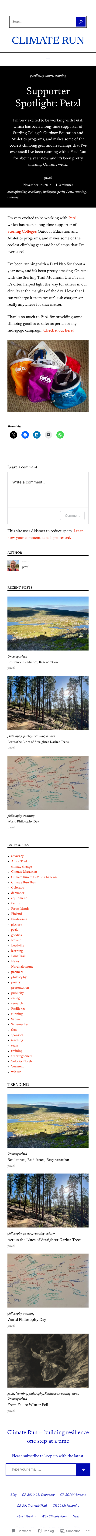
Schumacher (20, 1024)
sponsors (47, 75)
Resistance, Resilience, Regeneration (32, 662)
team (14, 1045)
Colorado (17, 887)
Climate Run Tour (23, 882)
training (60, 75)
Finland (16, 914)
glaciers (16, 924)
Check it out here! (59, 330)
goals (14, 930)
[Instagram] (44, 10)
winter (50, 736)
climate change (21, 867)
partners (17, 972)
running (80, 192)
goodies (35, 75)
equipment (19, 898)
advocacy (17, 856)
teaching (17, 1040)
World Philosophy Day (23, 821)
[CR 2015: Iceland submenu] (78, 1506)
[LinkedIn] (52, 10)
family (15, 903)
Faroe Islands (20, 909)
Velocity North (21, 1061)
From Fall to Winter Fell (27, 1405)
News (15, 961)
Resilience (18, 1009)
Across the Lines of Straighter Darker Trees (38, 742)
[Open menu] (48, 59)
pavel (48, 178)
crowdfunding (17, 192)
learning (17, 951)
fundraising (19, 919)
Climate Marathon (24, 872)
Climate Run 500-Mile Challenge (34, 877)
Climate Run (48, 41)
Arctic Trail (19, 861)
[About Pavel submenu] (35, 1517)
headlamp (34, 192)
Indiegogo (49, 192)
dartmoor (17, 893)
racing (15, 998)
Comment (72, 515)
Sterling (12, 197)
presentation (20, 987)
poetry (27, 736)
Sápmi (15, 1019)
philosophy (14, 736)
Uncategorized (17, 656)
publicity (17, 993)
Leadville (17, 945)
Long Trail (18, 956)
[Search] (81, 22)
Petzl (69, 192)
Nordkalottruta (22, 967)
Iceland (16, 940)
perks (61, 192)
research (17, 1003)
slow (14, 1030)
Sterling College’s (22, 232)
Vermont (17, 1066)
